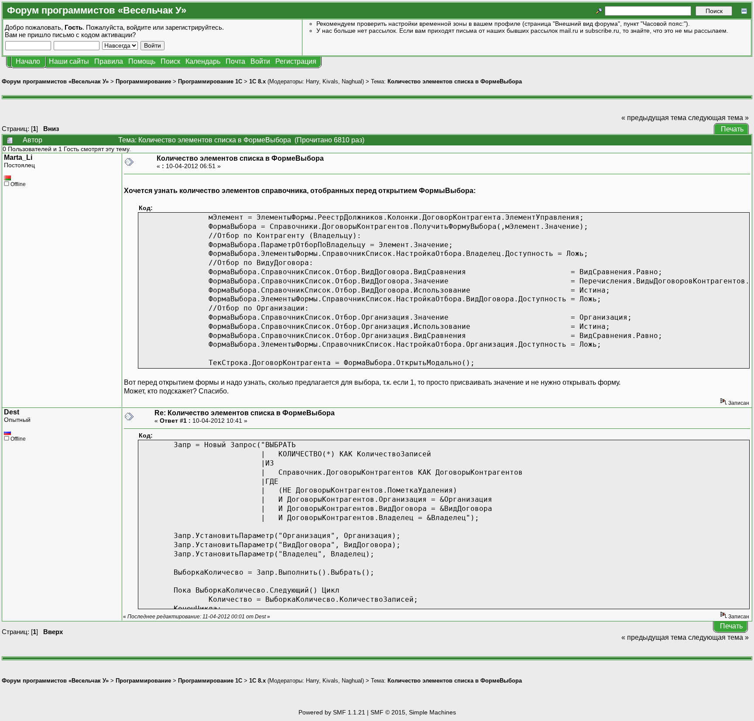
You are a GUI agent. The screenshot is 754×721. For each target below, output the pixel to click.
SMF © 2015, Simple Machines (413, 712)
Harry (312, 81)
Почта (235, 61)
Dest (11, 412)
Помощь (141, 61)
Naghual (352, 81)
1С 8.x (257, 81)
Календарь (202, 61)
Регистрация (295, 61)
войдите (139, 27)
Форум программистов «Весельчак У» (55, 81)
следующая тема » (718, 117)
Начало (28, 61)
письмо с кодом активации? (94, 34)
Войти (260, 61)
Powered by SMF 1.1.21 (331, 712)
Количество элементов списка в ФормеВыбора (454, 81)
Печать (732, 129)
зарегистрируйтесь (193, 27)
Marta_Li (18, 157)
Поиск (170, 61)
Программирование (143, 81)
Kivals (330, 81)
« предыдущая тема (653, 117)
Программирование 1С (210, 81)
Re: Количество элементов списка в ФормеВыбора (244, 413)
